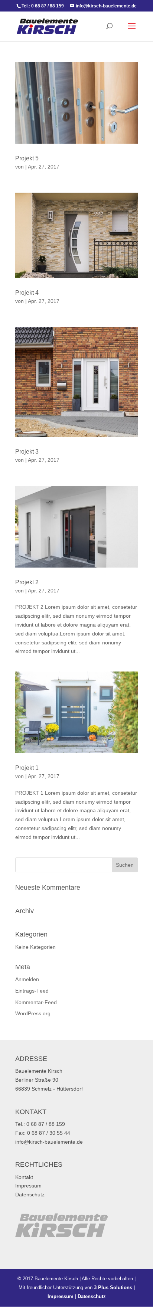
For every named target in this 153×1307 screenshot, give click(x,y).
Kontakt (24, 1177)
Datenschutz (30, 1194)
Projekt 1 (27, 768)
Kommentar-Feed (36, 1002)
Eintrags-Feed (32, 991)
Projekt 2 (27, 582)
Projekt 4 (27, 293)
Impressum (28, 1186)
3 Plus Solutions (113, 1287)
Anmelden (27, 979)
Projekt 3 (27, 451)
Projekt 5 (27, 158)
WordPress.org (33, 1013)
